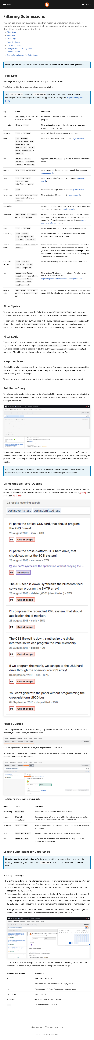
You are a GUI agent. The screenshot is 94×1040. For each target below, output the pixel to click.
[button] (7, 4)
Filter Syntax (12, 35)
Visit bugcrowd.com (54, 1027)
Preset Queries (13, 51)
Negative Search (14, 42)
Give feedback (37, 1027)
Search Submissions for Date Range (22, 55)
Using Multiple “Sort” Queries (19, 48)
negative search (78, 138)
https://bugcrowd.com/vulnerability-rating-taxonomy (61, 279)
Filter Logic (11, 38)
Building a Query (14, 45)
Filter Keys (11, 32)
